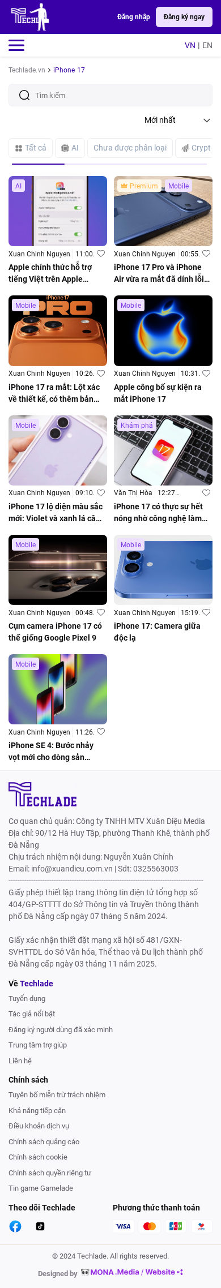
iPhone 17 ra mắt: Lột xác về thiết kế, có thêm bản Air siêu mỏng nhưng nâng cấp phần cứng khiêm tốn (55, 394)
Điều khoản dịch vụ (38, 1126)
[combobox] (178, 120)
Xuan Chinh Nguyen (39, 254)
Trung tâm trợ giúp (37, 1045)
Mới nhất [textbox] (160, 119)
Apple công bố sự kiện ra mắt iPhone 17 (158, 393)
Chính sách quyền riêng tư (49, 1173)
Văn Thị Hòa (133, 493)
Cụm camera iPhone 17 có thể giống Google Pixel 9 (55, 631)
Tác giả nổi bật (31, 1014)
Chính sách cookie (37, 1157)
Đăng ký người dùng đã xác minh (60, 1029)
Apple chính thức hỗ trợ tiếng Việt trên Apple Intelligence (50, 274)
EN (207, 45)
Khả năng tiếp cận (37, 1110)
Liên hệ (20, 1061)
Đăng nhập (133, 17)
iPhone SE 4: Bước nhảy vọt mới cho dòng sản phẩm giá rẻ (51, 752)
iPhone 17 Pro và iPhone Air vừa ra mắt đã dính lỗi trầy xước (159, 274)
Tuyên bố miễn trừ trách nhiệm (56, 1094)
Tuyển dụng (26, 998)
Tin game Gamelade (40, 1188)
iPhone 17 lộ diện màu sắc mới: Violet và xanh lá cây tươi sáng (55, 513)
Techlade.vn (26, 70)
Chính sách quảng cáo (43, 1141)
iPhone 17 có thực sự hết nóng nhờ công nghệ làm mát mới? (158, 513)
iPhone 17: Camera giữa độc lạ (157, 631)
